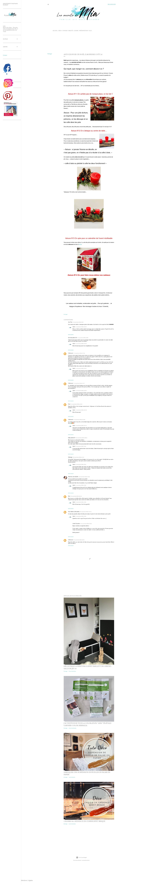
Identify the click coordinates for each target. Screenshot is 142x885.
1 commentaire (72, 777)
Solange (70, 457)
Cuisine (76, 30)
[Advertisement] (74, 45)
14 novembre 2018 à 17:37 (79, 383)
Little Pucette (76, 523)
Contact (5, 55)
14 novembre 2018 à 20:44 (81, 425)
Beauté (70, 30)
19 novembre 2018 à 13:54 (80, 464)
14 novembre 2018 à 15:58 (82, 337)
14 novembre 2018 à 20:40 (81, 410)
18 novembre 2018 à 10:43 (78, 457)
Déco (60, 30)
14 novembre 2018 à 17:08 (79, 353)
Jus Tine (70, 322)
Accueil (55, 30)
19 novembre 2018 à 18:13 (79, 539)
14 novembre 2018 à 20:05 (76, 404)
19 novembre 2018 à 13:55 (80, 485)
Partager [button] (49, 54)
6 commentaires (72, 823)
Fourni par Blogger (83, 857)
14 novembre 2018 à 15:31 (78, 322)
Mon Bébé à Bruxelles (73, 511)
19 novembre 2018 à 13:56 (80, 502)
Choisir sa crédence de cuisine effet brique (84, 821)
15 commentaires (72, 671)
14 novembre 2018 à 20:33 (81, 343)
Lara (74, 326)
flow (69, 404)
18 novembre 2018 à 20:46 (85, 511)
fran (69, 496)
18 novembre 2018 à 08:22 (81, 437)
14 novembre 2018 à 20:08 (79, 419)
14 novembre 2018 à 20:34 (81, 326)
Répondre (71, 334)
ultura (80, 244)
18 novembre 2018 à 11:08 (84, 476)
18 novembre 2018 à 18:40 (76, 496)
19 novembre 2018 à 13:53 (80, 446)
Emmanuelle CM (72, 337)
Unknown (70, 353)
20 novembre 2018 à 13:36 (86, 523)
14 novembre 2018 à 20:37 (81, 368)
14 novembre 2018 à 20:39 (81, 390)
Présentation (83, 30)
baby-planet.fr (71, 437)
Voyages (65, 30)
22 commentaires (72, 728)
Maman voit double (73, 476)
